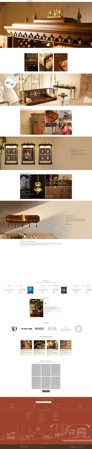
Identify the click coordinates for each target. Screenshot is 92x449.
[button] (43, 1)
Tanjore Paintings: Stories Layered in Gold (38, 351)
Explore (46, 42)
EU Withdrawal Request (43, 419)
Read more (9, 292)
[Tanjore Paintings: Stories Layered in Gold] (39, 344)
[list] (46, 348)
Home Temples (28, 414)
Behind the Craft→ (23, 246)
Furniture (27, 417)
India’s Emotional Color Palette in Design (26, 351)
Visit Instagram (46, 391)
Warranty (41, 417)
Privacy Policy (26, 447)
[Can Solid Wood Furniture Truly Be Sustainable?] (65, 344)
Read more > (46, 311)
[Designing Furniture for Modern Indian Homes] (52, 344)
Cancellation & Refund (43, 418)
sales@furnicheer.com (56, 420)
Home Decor (28, 418)
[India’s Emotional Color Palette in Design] (26, 344)
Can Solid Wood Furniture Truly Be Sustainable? (65, 351)
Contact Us (41, 422)
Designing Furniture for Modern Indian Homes (52, 351)
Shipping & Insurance (42, 414)
